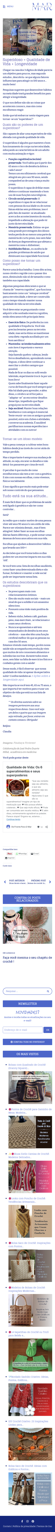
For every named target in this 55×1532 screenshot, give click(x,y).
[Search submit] (48, 991)
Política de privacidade (24, 1526)
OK (47, 1030)
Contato (7, 1526)
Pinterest (30, 743)
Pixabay (18, 743)
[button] (4, 935)
